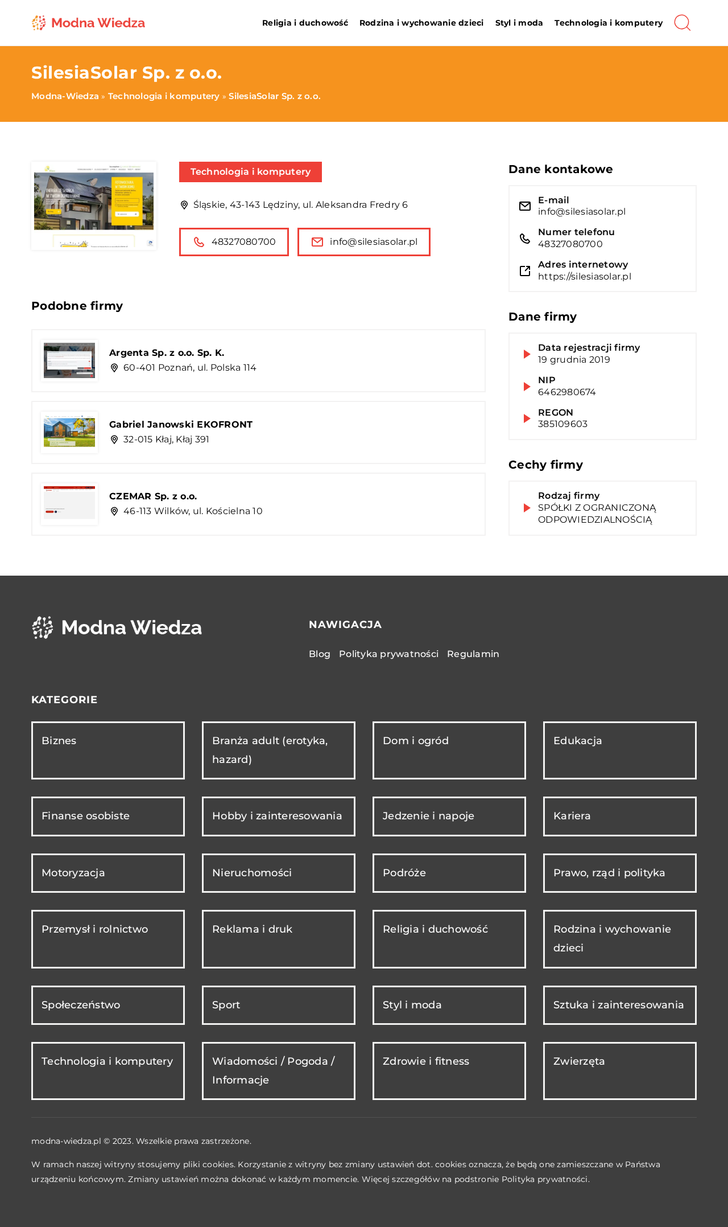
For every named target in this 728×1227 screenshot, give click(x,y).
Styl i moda (519, 23)
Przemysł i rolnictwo (95, 929)
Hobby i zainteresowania (277, 816)
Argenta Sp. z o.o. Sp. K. (166, 352)
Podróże (404, 873)
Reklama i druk (252, 929)
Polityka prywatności (389, 654)
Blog (319, 654)
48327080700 (244, 241)
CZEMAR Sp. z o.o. (153, 496)
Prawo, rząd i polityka (609, 873)
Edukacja (577, 740)
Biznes (59, 740)
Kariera (572, 816)
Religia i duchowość (305, 23)
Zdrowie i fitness (426, 1061)
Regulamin (473, 654)
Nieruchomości (252, 873)
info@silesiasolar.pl (373, 241)
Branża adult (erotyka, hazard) (270, 750)
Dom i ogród (416, 740)
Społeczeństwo (81, 1005)
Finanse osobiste (86, 816)
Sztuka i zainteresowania (618, 1005)
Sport (226, 1005)
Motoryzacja (73, 873)
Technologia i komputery (609, 23)
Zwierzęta (579, 1061)
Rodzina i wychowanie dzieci (421, 23)
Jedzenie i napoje (428, 816)
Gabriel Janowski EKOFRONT (181, 424)
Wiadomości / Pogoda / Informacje (273, 1070)
